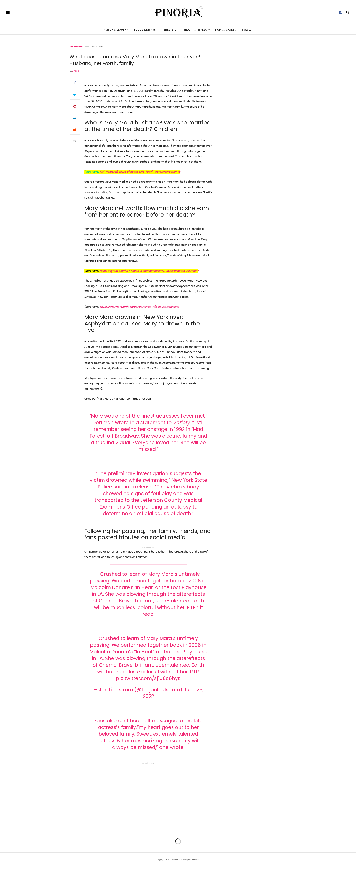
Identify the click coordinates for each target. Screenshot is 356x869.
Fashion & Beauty (114, 29)
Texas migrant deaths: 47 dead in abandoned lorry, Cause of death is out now (148, 271)
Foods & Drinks (145, 29)
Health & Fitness (195, 29)
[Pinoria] (178, 12)
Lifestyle (170, 29)
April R (75, 71)
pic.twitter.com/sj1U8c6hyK (148, 678)
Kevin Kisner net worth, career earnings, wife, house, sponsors (139, 307)
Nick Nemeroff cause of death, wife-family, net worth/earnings (139, 172)
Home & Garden (225, 29)
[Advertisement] (255, 101)
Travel (246, 29)
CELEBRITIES (77, 47)
